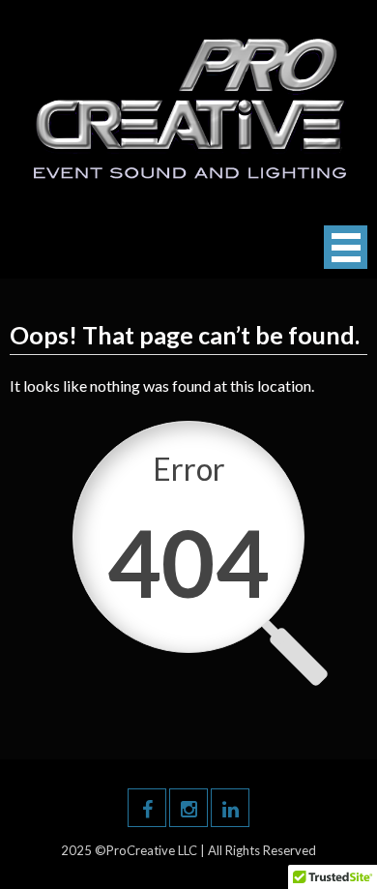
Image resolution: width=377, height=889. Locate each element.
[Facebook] (147, 807)
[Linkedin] (230, 807)
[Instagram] (188, 807)
